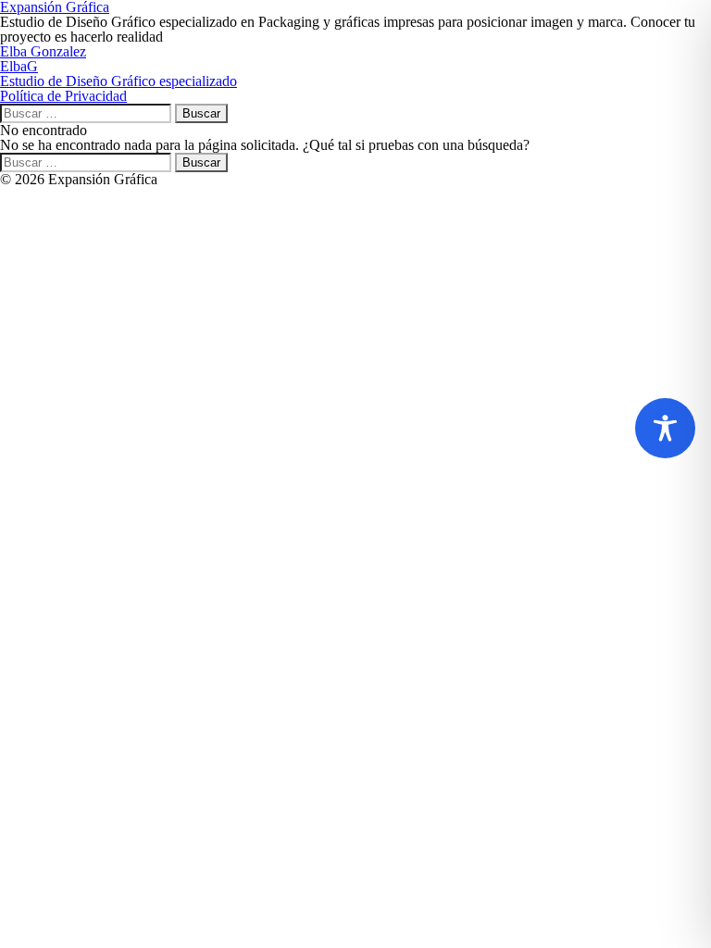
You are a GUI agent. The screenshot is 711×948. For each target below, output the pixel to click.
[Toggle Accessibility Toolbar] (665, 428)
